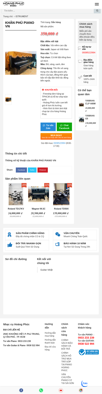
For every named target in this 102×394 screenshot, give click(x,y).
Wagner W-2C (38, 209)
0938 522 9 (32, 345)
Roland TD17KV (16, 209)
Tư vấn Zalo (49, 126)
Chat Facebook (64, 126)
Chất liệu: (45, 45)
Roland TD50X (61, 209)
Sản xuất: (45, 49)
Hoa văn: (45, 53)
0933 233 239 (24, 341)
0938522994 (59, 143)
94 (38, 345)
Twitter (32, 170)
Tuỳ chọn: (46, 57)
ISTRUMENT (22, 16)
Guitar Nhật (46, 270)
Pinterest (42, 170)
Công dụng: (47, 68)
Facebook (21, 170)
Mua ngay (56, 136)
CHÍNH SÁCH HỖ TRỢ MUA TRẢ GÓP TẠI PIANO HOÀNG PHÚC (66, 362)
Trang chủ (8, 16)
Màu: (43, 64)
